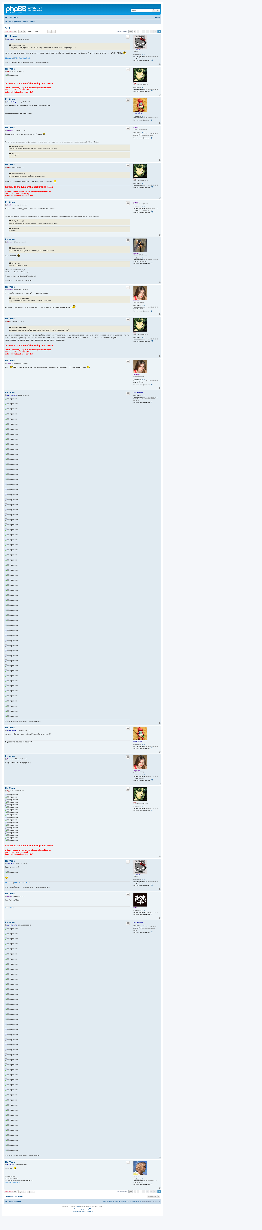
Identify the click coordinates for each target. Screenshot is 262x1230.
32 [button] (147, 31)
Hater (135, 907)
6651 (143, 132)
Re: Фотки (11, 36)
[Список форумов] (16, 9)
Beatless (136, 127)
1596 (143, 305)
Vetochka (136, 300)
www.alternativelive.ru (12, 1182)
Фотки (7, 27)
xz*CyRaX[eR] (138, 392)
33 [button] (151, 31)
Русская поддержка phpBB (82, 1209)
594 (143, 1179)
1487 (143, 395)
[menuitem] (16, 17)
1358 (143, 910)
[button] (130, 31)
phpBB (78, 1206)
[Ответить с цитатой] (128, 36)
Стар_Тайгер (137, 113)
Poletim (136, 253)
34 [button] (155, 31)
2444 (143, 258)
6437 (143, 87)
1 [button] (138, 31)
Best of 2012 (9, 908)
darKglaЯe (136, 50)
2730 (143, 116)
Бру (134, 83)
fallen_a (136, 1176)
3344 (143, 54)
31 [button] (143, 31)
